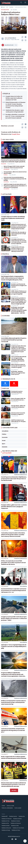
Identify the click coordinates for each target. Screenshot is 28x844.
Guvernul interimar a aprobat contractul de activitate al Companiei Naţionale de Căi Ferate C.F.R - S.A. (13, 590)
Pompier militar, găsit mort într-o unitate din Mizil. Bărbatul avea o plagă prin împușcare (14, 506)
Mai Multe (14, 790)
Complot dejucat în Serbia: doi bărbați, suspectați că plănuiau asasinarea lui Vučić (14, 98)
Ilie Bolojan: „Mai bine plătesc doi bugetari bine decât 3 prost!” (18, 373)
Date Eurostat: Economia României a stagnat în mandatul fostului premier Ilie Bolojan (15, 179)
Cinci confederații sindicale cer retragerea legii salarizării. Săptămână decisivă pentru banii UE (18, 359)
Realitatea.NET (5, 816)
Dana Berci (12, 38)
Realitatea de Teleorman (7, 818)
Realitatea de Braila (5, 825)
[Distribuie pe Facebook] (25, 37)
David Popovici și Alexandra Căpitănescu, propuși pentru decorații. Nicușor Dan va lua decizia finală (14, 478)
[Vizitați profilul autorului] (2, 38)
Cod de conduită (18, 808)
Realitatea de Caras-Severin (18, 827)
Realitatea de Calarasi (15, 821)
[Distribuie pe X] (25, 40)
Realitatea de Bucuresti (6, 827)
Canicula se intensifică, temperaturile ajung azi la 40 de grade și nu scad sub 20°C (13, 730)
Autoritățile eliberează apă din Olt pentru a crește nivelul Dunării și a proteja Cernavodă (13, 339)
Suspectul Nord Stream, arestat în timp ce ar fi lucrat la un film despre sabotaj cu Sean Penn (17, 249)
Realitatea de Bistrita (17, 818)
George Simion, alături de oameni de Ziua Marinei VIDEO (18, 407)
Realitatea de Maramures (20, 474)
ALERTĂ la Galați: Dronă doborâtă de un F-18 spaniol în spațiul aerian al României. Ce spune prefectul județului (15, 186)
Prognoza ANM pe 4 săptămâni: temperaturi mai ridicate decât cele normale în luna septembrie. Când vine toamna (13, 675)
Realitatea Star (22, 816)
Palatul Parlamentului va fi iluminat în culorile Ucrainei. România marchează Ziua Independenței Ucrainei (15, 105)
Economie (3, 163)
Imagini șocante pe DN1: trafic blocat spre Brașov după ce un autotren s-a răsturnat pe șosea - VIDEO (14, 618)
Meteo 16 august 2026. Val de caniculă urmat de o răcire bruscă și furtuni (14, 167)
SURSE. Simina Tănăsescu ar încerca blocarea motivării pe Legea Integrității (18, 292)
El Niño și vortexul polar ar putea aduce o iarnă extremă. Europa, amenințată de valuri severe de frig (13, 702)
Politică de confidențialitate (7, 808)
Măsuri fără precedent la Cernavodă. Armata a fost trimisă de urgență (18, 366)
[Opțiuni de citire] (25, 841)
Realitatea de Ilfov (5, 823)
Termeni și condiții (10, 805)
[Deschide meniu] (25, 3)
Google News (16, 134)
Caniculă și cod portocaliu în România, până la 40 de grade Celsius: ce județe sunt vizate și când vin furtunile (13, 534)
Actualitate (11, 7)
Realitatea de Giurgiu (6, 830)
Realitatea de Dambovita (16, 823)
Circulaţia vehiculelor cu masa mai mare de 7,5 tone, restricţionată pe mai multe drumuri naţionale (14, 116)
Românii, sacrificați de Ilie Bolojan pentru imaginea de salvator (19, 285)
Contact (3, 805)
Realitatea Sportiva (13, 816)
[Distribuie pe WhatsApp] (22, 40)
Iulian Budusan (23, 780)
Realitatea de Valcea (16, 830)
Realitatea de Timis (5, 821)
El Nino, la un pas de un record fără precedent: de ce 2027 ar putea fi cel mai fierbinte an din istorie (13, 562)
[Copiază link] (22, 37)
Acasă (4, 7)
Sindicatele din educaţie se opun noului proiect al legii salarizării (15, 111)
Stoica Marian (23, 586)
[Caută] (21, 2)
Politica (5, 174)
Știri (7, 7)
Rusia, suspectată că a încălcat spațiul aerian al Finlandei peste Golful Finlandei (13, 757)
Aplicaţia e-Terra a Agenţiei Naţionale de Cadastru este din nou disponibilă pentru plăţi (13, 646)
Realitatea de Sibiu (15, 825)
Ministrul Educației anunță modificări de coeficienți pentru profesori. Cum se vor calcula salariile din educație (13, 784)
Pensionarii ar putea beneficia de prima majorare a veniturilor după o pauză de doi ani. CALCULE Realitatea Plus (13, 161)
